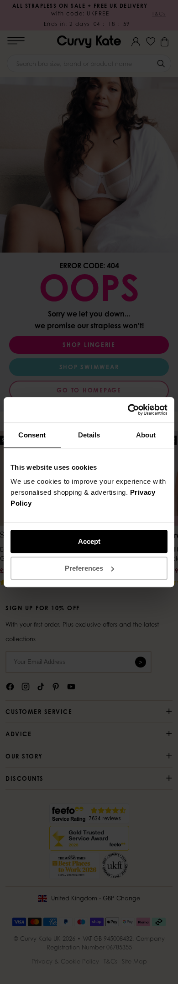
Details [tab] (89, 435)
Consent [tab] (32, 435)
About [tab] (146, 435)
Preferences (84, 568)
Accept (89, 541)
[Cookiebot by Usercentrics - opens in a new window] (128, 410)
